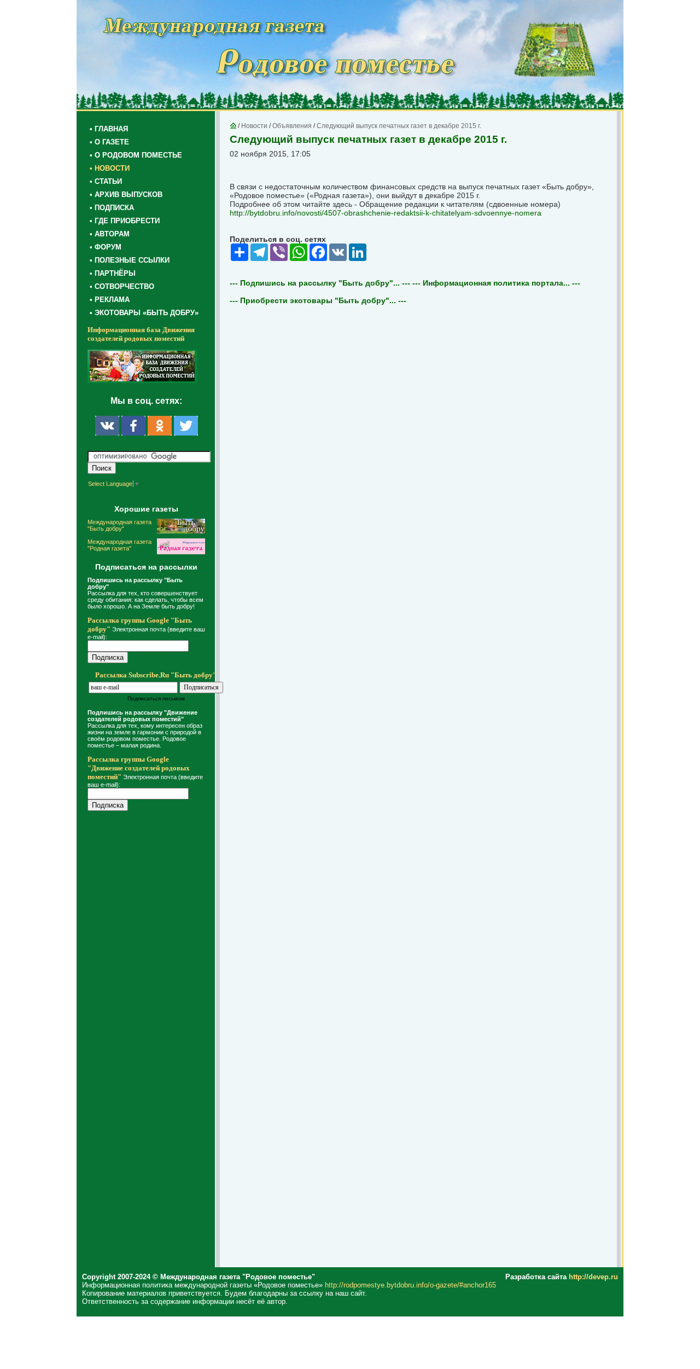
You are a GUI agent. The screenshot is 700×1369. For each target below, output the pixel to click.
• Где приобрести (125, 221)
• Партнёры (113, 273)
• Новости (110, 168)
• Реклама (110, 299)
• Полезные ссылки (130, 260)
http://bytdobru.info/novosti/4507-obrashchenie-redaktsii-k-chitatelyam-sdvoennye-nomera (385, 212)
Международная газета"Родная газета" (119, 545)
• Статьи (106, 181)
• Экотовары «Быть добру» (144, 313)
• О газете (109, 142)
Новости (254, 126)
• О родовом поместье (136, 155)
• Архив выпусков (126, 194)
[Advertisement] (153, 1041)
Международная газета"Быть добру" (119, 525)
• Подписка (112, 208)
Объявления (292, 126)
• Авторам (110, 234)
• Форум (105, 247)
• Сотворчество (122, 286)
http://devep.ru (593, 1277)
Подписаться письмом (156, 698)
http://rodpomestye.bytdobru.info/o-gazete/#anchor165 (410, 1285)
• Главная (109, 129)
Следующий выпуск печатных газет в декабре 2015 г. (399, 126)
